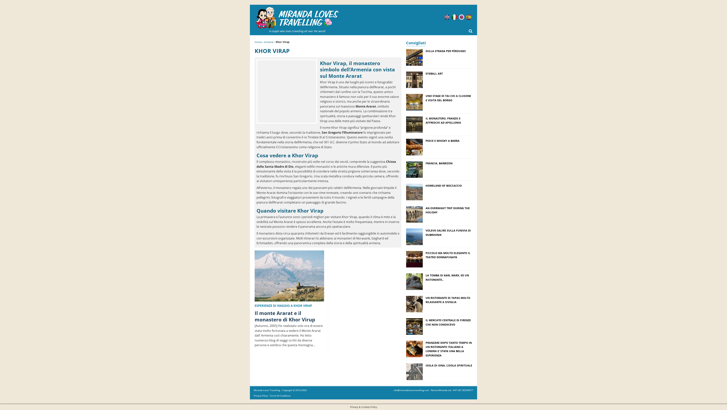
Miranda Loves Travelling (267, 390)
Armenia (268, 42)
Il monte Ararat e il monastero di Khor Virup (285, 316)
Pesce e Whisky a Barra (442, 141)
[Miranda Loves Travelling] (297, 18)
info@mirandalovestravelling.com (411, 390)
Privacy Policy (261, 395)
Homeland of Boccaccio (444, 185)
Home (258, 42)
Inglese (447, 17)
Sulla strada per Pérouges (446, 51)
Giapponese (462, 17)
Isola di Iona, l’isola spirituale (449, 365)
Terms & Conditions (280, 395)
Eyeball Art (434, 73)
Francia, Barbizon (439, 163)
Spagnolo (469, 17)
